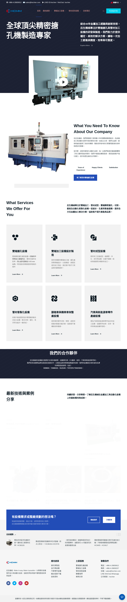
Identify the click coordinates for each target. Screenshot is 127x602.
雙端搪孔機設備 (82, 565)
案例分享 (79, 577)
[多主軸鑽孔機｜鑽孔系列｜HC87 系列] (24, 479)
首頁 (38, 11)
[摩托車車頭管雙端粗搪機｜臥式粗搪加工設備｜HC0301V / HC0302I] (63, 479)
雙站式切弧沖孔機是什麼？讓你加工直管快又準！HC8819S (22, 542)
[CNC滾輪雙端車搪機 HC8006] (103, 432)
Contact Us (113, 11)
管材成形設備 (74, 11)
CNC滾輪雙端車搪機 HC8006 (97, 454)
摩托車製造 (55, 565)
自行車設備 (55, 568)
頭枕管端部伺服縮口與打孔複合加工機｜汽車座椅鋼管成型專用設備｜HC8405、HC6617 (107, 542)
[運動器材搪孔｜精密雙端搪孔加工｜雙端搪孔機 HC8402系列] (103, 479)
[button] (63, 82)
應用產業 (46, 11)
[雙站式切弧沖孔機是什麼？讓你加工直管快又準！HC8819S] (9, 543)
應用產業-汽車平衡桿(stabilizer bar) (22, 424)
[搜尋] (103, 11)
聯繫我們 (79, 574)
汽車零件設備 (56, 571)
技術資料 (54, 577)
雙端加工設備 (59, 11)
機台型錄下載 (56, 574)
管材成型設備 (81, 571)
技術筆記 (86, 11)
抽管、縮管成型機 (53, 424)
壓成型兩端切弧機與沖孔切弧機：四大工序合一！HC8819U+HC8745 (48, 543)
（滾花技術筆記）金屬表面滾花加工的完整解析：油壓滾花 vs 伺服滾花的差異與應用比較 (78, 542)
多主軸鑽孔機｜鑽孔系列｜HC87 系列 (23, 501)
